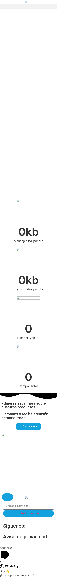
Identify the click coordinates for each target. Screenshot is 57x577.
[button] (28, 6)
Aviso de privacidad (25, 537)
